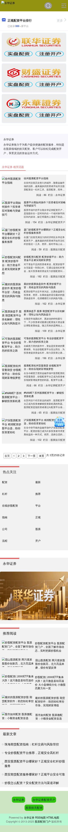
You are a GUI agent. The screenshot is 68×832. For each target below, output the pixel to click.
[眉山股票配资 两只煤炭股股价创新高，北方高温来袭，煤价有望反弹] (18, 664)
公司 (4, 529)
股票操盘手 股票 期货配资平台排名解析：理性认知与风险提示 (44, 312)
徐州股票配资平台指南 (36, 178)
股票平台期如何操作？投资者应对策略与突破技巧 (45, 203)
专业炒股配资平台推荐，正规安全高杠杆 (32, 753)
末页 (41, 456)
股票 (38, 529)
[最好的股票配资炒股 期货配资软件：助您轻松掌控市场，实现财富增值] (18, 701)
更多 (60, 20)
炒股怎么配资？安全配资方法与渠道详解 (32, 783)
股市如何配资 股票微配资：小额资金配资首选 (49, 716)
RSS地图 (40, 817)
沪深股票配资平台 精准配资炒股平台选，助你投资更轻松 (44, 421)
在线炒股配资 (10, 505)
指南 (4, 517)
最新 (38, 482)
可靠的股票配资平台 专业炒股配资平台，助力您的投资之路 (44, 339)
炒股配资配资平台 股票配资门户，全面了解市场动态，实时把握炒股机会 (50, 646)
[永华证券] (8, 5)
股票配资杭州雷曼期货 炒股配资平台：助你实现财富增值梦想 (42, 367)
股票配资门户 (43, 821)
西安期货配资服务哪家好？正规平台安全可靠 (35, 774)
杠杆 (4, 494)
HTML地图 (52, 817)
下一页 (32, 456)
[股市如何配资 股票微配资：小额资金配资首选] (18, 717)
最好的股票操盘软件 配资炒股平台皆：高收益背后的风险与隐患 (42, 285)
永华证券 (18, 800)
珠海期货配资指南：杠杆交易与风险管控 (32, 744)
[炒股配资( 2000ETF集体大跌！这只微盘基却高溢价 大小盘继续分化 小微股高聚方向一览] (18, 682)
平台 (38, 505)
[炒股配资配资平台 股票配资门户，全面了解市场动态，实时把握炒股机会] (18, 647)
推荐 (38, 494)
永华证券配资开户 (43, 800)
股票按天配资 (34, 807)
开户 (38, 541)
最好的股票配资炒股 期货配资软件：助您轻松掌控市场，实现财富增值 (50, 701)
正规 (38, 517)
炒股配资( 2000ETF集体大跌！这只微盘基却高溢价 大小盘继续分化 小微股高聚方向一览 (50, 682)
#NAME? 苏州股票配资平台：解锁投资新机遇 (44, 394)
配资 (4, 482)
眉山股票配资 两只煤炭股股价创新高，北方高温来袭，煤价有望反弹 (50, 663)
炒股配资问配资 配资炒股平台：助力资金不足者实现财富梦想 (44, 258)
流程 (4, 541)
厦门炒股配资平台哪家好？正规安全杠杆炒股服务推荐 (45, 231)
